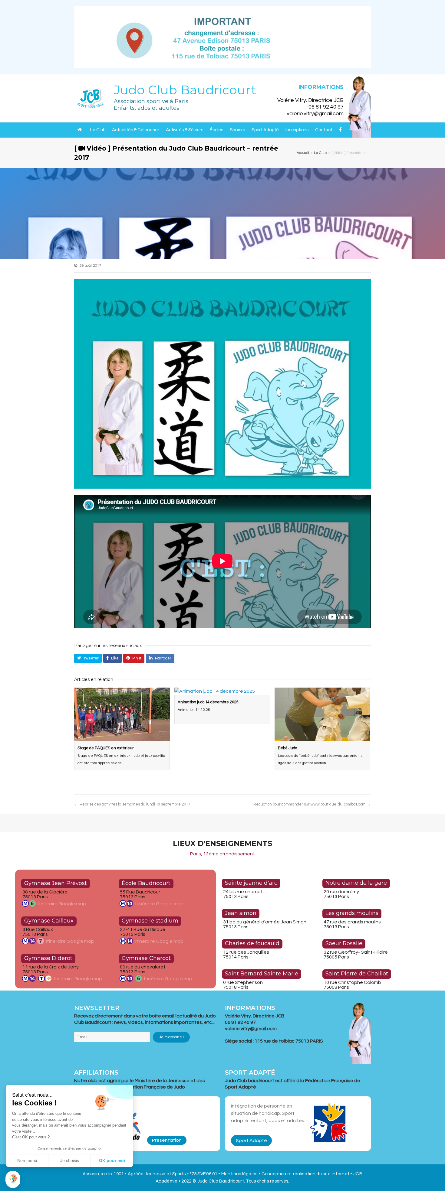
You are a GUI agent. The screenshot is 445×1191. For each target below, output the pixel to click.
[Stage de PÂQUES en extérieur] (122, 714)
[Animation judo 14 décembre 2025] (222, 691)
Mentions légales (239, 1174)
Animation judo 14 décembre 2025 (208, 702)
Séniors (237, 130)
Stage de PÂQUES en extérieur (105, 748)
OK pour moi (112, 1160)
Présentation (167, 1140)
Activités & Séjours (184, 130)
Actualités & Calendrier (135, 130)
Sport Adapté (265, 130)
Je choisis (69, 1160)
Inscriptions (296, 130)
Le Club (97, 130)
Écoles (216, 130)
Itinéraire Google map (62, 903)
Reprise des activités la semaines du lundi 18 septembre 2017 (135, 804)
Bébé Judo (287, 748)
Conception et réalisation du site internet (306, 1174)
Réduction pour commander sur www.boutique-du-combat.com (309, 804)
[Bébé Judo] (322, 714)
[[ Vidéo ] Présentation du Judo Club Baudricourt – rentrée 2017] (222, 383)
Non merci (27, 1160)
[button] (12, 1179)
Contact (323, 130)
